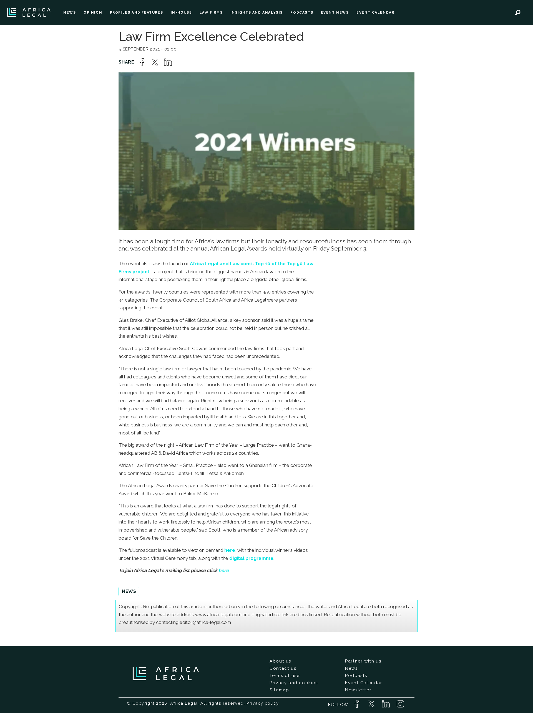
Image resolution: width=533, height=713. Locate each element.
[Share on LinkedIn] (168, 62)
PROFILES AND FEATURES (136, 12)
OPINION (93, 12)
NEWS (69, 12)
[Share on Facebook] (142, 62)
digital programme (251, 558)
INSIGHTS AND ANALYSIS (256, 12)
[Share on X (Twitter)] (155, 62)
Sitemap (279, 689)
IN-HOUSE (181, 12)
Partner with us (363, 661)
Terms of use (285, 675)
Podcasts (356, 675)
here (229, 550)
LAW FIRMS (211, 12)
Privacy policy (262, 703)
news (129, 591)
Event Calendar (363, 682)
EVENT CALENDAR (375, 12)
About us (280, 661)
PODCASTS (301, 12)
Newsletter (358, 689)
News (351, 668)
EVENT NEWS (335, 12)
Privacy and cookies (294, 682)
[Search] (517, 12)
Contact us (283, 668)
